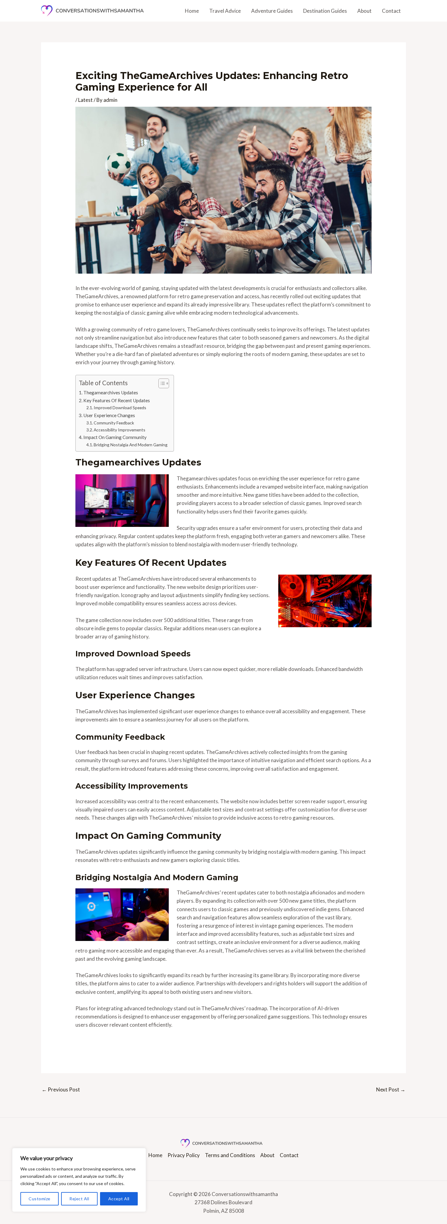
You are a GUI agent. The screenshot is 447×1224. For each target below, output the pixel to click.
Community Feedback (114, 422)
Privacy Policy (184, 1155)
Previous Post (61, 1089)
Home (192, 11)
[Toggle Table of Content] (161, 383)
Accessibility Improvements (119, 429)
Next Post (390, 1089)
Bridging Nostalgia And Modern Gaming (131, 444)
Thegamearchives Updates (110, 392)
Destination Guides (325, 11)
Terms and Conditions (230, 1155)
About (364, 11)
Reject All (79, 1198)
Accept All (119, 1198)
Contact (391, 11)
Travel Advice (225, 11)
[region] (79, 1180)
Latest (85, 100)
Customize (39, 1198)
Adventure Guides (272, 11)
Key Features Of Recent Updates (116, 400)
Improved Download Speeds (120, 407)
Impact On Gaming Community (115, 437)
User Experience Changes (109, 415)
